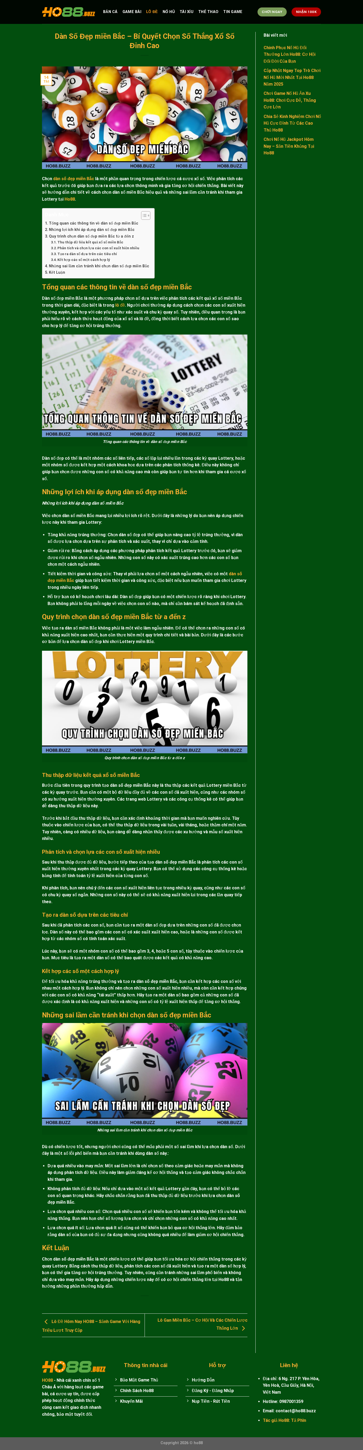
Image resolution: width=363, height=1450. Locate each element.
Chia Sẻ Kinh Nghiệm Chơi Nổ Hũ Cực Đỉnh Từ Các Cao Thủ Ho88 (292, 123)
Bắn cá (110, 12)
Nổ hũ (169, 12)
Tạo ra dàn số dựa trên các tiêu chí (87, 254)
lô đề (120, 305)
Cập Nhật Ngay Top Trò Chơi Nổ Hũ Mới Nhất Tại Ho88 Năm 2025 (292, 77)
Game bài (132, 12)
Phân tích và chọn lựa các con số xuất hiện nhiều (98, 248)
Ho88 (70, 199)
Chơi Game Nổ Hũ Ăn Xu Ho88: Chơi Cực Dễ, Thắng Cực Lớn (290, 100)
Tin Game (232, 12)
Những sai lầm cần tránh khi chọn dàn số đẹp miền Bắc (99, 266)
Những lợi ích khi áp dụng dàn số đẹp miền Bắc (91, 229)
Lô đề (152, 12)
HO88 (47, 1380)
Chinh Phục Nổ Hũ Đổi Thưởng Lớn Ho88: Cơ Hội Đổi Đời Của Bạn (289, 54)
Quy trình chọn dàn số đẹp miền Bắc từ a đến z (91, 236)
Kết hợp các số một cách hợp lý (83, 260)
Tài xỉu (186, 12)
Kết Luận (57, 272)
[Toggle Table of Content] (143, 215)
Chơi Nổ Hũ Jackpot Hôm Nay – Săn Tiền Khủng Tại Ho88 (289, 146)
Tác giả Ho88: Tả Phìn (284, 1420)
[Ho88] (68, 12)
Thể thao (208, 12)
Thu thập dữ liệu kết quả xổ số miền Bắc (90, 242)
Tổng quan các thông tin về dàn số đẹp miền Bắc (93, 223)
